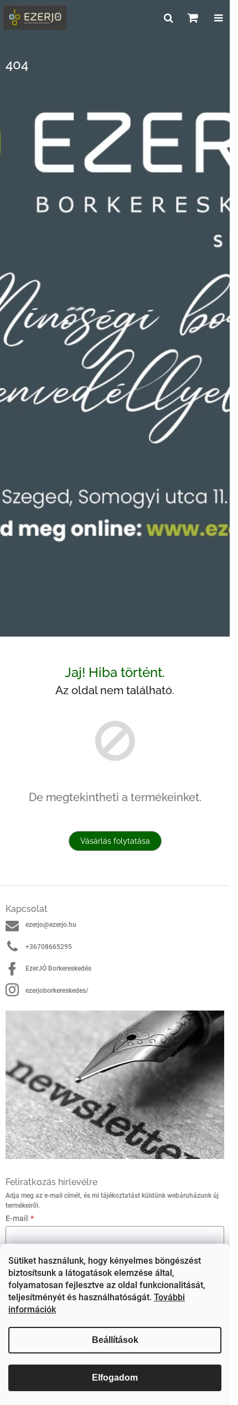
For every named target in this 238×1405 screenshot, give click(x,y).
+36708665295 (48, 947)
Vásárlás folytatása (115, 841)
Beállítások (115, 1340)
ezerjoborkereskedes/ (57, 990)
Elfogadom (115, 1377)
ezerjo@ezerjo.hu (50, 925)
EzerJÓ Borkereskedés (58, 968)
